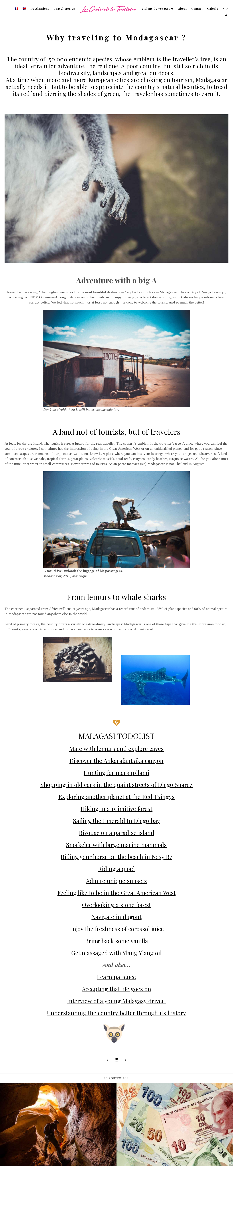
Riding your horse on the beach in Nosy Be (116, 856)
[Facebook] (222, 9)
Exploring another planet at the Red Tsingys (116, 796)
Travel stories (64, 8)
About (182, 8)
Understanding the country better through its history (116, 1013)
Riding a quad (116, 868)
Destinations (39, 8)
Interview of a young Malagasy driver (115, 1001)
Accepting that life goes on (116, 989)
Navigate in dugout (116, 917)
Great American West (148, 892)
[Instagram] (226, 9)
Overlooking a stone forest (116, 904)
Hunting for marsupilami (116, 772)
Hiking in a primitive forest (116, 808)
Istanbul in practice (175, 1161)
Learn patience (116, 977)
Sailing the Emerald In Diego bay (116, 820)
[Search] (225, 14)
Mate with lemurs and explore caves (116, 748)
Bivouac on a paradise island (116, 832)
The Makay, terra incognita (58, 1162)
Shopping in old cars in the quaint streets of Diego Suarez (116, 784)
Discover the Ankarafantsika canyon (116, 760)
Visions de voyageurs (158, 8)
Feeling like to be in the (89, 892)
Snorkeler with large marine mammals (116, 844)
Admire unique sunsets (116, 880)
